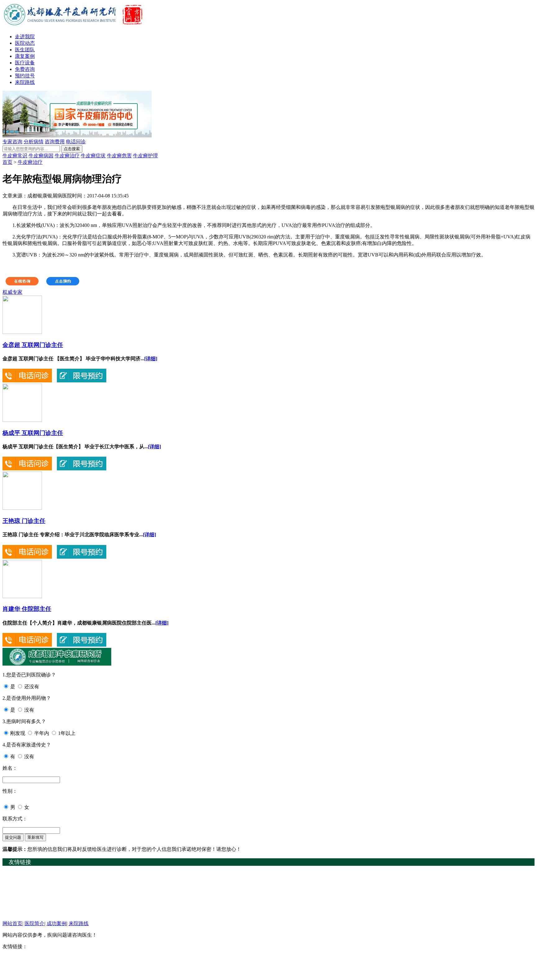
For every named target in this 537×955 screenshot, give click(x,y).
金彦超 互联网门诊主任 (32, 345)
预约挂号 (25, 75)
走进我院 (25, 36)
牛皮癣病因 (41, 155)
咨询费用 (55, 141)
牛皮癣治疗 (67, 155)
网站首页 (12, 923)
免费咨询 (25, 69)
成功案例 (57, 923)
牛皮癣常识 (14, 155)
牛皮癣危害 (119, 155)
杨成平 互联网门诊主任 (32, 433)
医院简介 (34, 923)
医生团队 (25, 49)
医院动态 (25, 43)
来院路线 (25, 82)
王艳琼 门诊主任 (23, 521)
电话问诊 (76, 141)
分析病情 (34, 141)
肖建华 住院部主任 (26, 609)
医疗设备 (25, 62)
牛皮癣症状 (93, 155)
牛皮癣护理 (145, 155)
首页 (7, 162)
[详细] (150, 358)
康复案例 (25, 56)
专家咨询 (12, 141)
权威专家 (12, 292)
